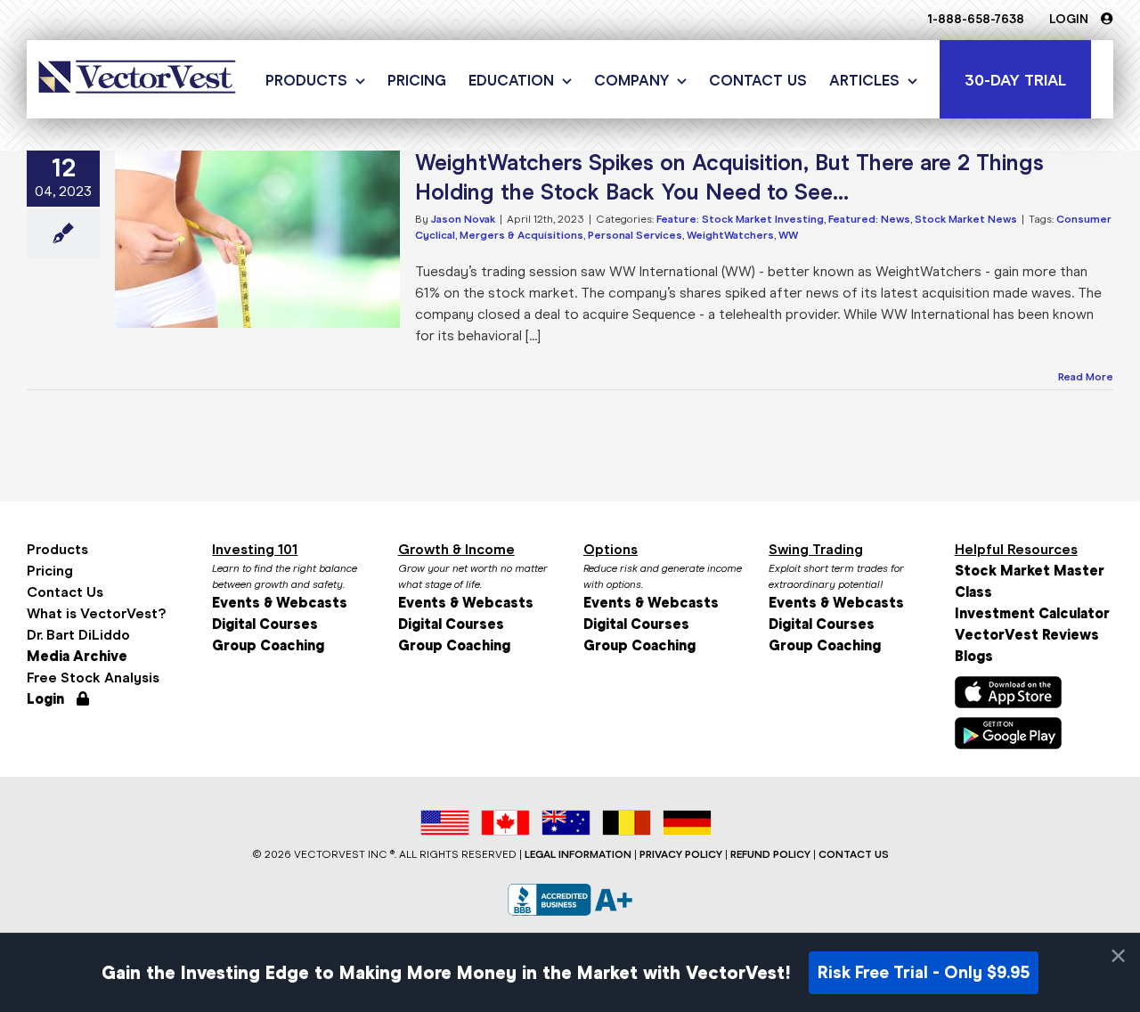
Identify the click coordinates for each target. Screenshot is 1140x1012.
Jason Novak (463, 219)
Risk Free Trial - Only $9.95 (924, 972)
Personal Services (635, 235)
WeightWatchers (730, 235)
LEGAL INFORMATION (578, 854)
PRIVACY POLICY (680, 854)
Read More (1085, 377)
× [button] (1118, 956)
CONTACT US (853, 854)
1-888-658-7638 (975, 19)
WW (788, 235)
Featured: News (869, 219)
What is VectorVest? (96, 613)
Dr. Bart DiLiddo (78, 634)
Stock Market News (966, 219)
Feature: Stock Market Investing (740, 219)
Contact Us (65, 592)
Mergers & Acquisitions (521, 235)
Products (57, 549)
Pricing (50, 570)
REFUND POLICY (770, 854)
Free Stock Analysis (93, 677)
